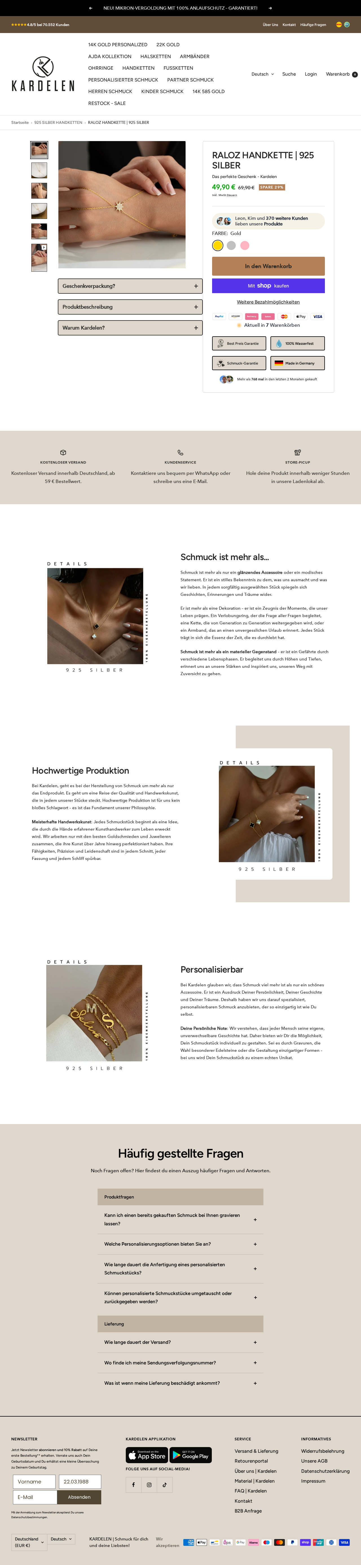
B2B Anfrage (248, 1511)
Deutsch (260, 74)
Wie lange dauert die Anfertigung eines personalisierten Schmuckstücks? (164, 1269)
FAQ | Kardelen (251, 1491)
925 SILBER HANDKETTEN (58, 122)
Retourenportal (251, 1461)
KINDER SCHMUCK (162, 91)
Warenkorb (341, 74)
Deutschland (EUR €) (26, 1542)
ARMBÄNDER (195, 56)
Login (311, 74)
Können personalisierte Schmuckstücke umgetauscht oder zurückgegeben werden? (168, 1297)
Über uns (270, 25)
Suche (289, 74)
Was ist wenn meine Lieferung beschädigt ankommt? (162, 1383)
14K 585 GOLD (209, 91)
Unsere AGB (314, 1461)
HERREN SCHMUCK (110, 91)
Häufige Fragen (313, 25)
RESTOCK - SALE (107, 103)
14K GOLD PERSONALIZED (118, 44)
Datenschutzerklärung (325, 1471)
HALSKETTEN (155, 56)
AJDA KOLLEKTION (109, 56)
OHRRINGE (100, 68)
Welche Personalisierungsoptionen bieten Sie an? (157, 1244)
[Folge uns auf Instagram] (149, 1484)
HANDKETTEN (138, 68)
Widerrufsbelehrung (322, 1451)
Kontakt (289, 25)
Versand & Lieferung (256, 1451)
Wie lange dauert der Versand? (137, 1342)
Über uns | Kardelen (256, 1471)
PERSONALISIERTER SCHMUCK (123, 80)
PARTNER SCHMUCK (190, 80)
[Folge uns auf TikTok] (164, 1484)
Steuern (232, 195)
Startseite (20, 122)
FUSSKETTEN (178, 68)
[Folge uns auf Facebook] (133, 1484)
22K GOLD (168, 44)
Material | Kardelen (255, 1481)
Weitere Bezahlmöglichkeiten (268, 302)
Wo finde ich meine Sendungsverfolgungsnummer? (160, 1363)
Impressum (313, 1481)
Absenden (79, 1497)
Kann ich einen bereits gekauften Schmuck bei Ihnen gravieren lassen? (172, 1219)
